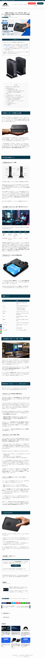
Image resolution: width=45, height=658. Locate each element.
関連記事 (9, 104)
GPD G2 (19, 598)
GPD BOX (16, 598)
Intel (20, 598)
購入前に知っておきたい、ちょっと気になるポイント (15, 96)
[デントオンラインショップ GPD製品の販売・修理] (5, 4)
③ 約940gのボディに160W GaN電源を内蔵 (14, 92)
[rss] (43, 0)
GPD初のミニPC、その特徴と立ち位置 (12, 86)
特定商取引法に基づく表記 (28, 655)
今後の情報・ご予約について (12, 103)
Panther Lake (23, 598)
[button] (3, 603)
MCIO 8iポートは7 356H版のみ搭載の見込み (14, 98)
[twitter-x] (41, 0)
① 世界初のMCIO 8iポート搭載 (12, 89)
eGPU (11, 598)
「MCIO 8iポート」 (9, 45)
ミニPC (27, 598)
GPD (2, 17)
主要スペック (8, 93)
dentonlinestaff (6, 617)
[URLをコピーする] (28, 603)
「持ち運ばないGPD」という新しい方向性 (13, 95)
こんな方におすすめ (9, 102)
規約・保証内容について (16, 655)
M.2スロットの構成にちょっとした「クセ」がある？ (15, 100)
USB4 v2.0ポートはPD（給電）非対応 (13, 99)
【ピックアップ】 (6, 17)
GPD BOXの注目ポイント (10, 88)
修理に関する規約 (22, 655)
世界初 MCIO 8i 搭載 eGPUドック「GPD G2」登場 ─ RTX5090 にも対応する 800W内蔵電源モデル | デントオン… (18, 588)
